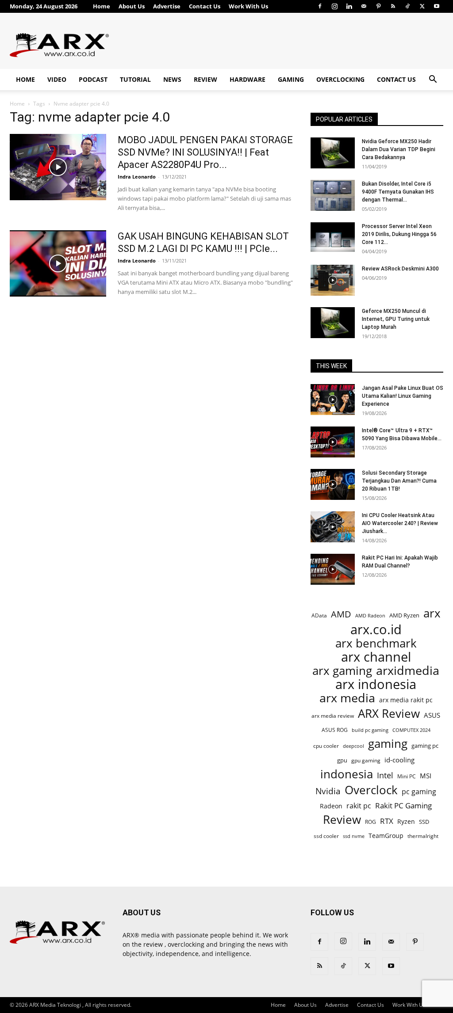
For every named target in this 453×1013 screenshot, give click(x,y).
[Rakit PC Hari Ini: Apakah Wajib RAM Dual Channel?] (333, 569)
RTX (386, 821)
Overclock (371, 790)
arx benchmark (376, 643)
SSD (424, 822)
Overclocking (340, 79)
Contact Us (204, 6)
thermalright (422, 836)
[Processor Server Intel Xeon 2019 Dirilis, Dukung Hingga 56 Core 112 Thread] (333, 237)
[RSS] (392, 6)
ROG (370, 821)
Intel (385, 775)
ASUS (432, 715)
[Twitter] (422, 6)
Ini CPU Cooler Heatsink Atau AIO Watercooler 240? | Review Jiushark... (400, 523)
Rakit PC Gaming (403, 805)
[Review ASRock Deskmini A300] (333, 280)
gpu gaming (365, 760)
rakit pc (358, 805)
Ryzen (406, 821)
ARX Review (389, 713)
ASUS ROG (335, 730)
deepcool (353, 746)
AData (319, 615)
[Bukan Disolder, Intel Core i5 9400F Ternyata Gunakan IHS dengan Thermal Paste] (333, 195)
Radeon (331, 806)
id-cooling (399, 760)
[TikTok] (407, 6)
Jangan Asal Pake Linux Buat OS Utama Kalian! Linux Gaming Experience (402, 396)
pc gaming (419, 791)
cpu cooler (326, 745)
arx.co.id (376, 629)
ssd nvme (354, 836)
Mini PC (406, 776)
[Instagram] (334, 6)
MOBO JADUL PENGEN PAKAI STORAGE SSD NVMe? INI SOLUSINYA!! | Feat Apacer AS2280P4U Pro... (205, 152)
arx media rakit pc (406, 700)
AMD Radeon (370, 616)
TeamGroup (386, 835)
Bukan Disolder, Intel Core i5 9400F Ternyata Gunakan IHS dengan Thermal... (398, 192)
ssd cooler (326, 836)
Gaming (291, 79)
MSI (425, 775)
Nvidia (328, 791)
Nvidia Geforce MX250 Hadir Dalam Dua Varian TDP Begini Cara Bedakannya (398, 149)
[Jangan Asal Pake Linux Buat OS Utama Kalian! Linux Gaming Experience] (333, 399)
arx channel (376, 657)
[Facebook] (319, 6)
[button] (432, 80)
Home (101, 6)
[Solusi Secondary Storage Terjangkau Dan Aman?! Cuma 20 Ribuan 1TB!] (333, 484)
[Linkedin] (349, 6)
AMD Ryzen (404, 615)
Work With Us (248, 6)
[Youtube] (436, 6)
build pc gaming (370, 730)
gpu (342, 760)
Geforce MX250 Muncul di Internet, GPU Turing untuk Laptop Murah (396, 319)
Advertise (166, 6)
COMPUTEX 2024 (411, 730)
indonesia (346, 774)
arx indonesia (375, 684)
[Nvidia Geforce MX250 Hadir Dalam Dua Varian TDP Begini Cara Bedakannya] (333, 152)
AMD (341, 614)
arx (432, 613)
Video (56, 79)
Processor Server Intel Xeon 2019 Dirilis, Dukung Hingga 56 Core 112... (399, 234)
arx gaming (342, 670)
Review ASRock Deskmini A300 (400, 269)
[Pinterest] (378, 6)
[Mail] (363, 6)
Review (205, 79)
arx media (347, 698)
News (172, 79)
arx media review (332, 715)
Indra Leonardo (137, 176)
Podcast (93, 79)
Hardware (247, 79)
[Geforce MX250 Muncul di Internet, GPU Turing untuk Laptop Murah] (333, 322)
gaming (387, 743)
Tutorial (135, 79)
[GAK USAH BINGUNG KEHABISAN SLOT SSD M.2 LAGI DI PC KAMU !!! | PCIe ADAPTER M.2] (58, 263)
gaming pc (424, 746)
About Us (132, 6)
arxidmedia (407, 670)
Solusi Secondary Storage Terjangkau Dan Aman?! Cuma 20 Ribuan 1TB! (399, 481)
